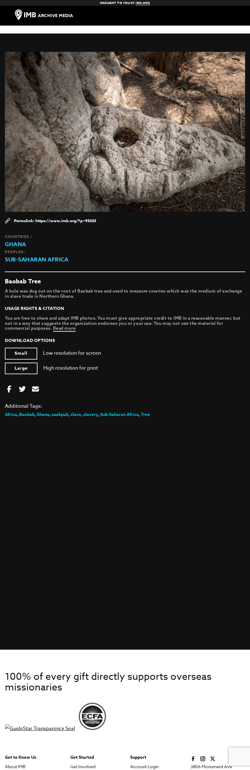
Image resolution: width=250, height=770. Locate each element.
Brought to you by (125, 3)
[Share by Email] (35, 389)
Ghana (15, 244)
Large (21, 368)
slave (75, 414)
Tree (145, 414)
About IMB (15, 766)
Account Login (144, 766)
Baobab (26, 414)
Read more (64, 328)
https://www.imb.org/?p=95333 (65, 220)
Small (21, 353)
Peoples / (16, 251)
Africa (11, 414)
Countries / (18, 236)
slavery (90, 414)
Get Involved (82, 766)
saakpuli (60, 414)
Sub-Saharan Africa (36, 260)
